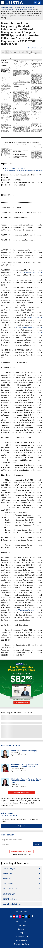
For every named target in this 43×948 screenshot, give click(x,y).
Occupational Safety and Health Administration (23, 171)
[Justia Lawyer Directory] (32, 916)
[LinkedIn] (11, 916)
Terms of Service (21, 936)
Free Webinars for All (10, 745)
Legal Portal (21, 925)
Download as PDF (35, 48)
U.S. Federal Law (10, 888)
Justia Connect (21, 921)
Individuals (7, 873)
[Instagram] (20, 916)
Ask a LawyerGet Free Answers (9, 814)
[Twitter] (29, 916)
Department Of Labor (27, 7)
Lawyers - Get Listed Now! (21, 851)
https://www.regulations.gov (25, 610)
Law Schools (8, 883)
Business (6, 878)
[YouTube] (14, 916)
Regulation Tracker (12, 7)
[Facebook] (17, 916)
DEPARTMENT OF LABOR (15, 168)
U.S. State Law (9, 894)
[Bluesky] (26, 916)
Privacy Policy (21, 940)
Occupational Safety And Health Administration (16, 9)
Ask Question (21, 826)
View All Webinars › (21, 792)
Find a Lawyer (7, 834)
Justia (3, 7)
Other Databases (10, 899)
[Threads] (23, 916)
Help (21, 933)
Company (21, 929)
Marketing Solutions (12, 904)
